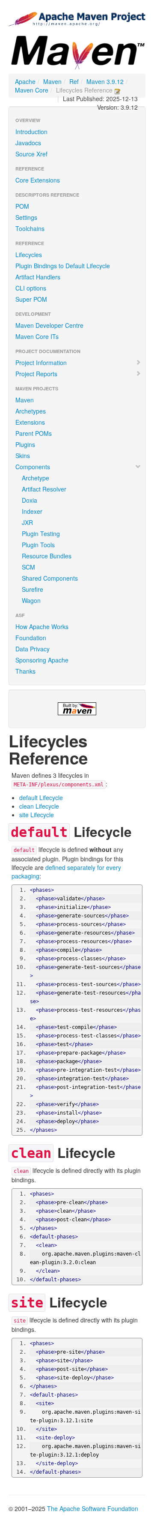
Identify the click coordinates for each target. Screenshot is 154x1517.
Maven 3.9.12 (105, 81)
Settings (26, 217)
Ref (74, 81)
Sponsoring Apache (41, 660)
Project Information (41, 362)
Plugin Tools (38, 544)
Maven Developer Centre (49, 325)
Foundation (30, 637)
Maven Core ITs (37, 336)
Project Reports (36, 373)
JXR (27, 522)
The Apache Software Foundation (92, 1508)
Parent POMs (33, 433)
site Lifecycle (36, 814)
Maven (52, 81)
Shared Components (50, 578)
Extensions (30, 422)
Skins (22, 455)
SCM (28, 567)
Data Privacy (32, 649)
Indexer (32, 511)
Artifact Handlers (37, 277)
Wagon (31, 600)
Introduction (31, 131)
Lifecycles (28, 254)
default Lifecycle (41, 797)
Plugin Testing (41, 533)
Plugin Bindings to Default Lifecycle (62, 265)
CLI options (30, 288)
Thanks (25, 671)
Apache (25, 81)
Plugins (25, 444)
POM (22, 206)
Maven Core (31, 90)
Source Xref (31, 154)
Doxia (29, 500)
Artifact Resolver (44, 489)
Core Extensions (37, 180)
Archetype (35, 478)
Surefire (32, 589)
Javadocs (28, 142)
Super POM (31, 299)
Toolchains (29, 228)
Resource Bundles (46, 556)
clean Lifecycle (39, 806)
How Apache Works (41, 626)
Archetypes (30, 411)
